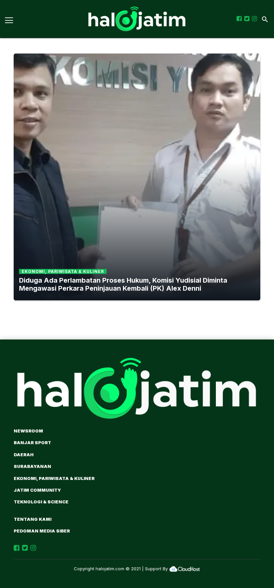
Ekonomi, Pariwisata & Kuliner (54, 478)
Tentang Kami (32, 519)
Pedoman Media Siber (42, 530)
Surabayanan (32, 466)
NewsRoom (28, 430)
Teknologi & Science (41, 501)
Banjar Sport (32, 442)
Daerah (23, 454)
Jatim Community (37, 490)
